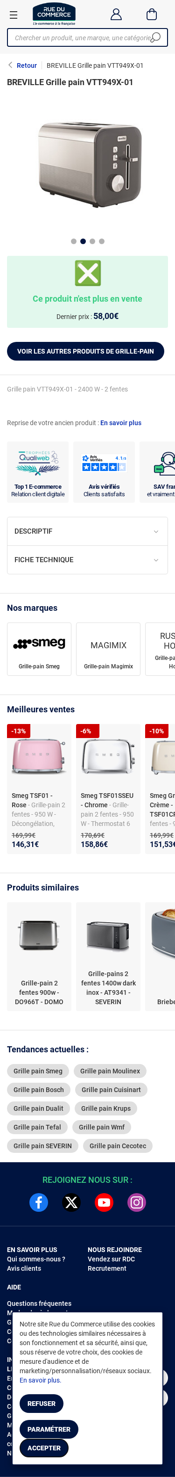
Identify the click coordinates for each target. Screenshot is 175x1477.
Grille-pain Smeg (39, 666)
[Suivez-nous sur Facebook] (38, 1202)
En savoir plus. (41, 1380)
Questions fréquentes (39, 1303)
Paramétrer (49, 1429)
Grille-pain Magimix (108, 666)
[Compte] (116, 14)
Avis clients (24, 1268)
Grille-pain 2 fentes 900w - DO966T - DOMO (39, 992)
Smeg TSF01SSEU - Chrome (107, 800)
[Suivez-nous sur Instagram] (136, 1202)
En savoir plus (120, 423)
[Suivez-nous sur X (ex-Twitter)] (71, 1202)
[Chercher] (155, 37)
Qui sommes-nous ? (36, 1259)
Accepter (44, 1448)
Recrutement (107, 1268)
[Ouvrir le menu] (13, 14)
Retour (27, 65)
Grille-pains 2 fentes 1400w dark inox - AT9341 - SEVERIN (108, 988)
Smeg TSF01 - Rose (32, 800)
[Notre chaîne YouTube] (104, 1202)
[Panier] (152, 14)
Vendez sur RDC (111, 1259)
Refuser (42, 1403)
